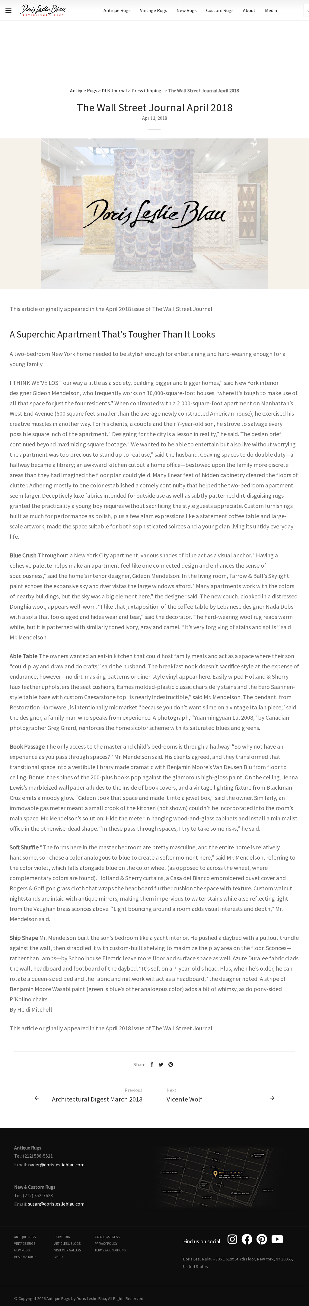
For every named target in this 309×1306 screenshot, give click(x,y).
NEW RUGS (22, 1250)
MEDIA (58, 1257)
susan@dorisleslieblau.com (56, 1204)
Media (271, 10)
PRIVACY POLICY (106, 1243)
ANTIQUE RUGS (25, 1237)
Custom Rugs (220, 10)
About (249, 10)
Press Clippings (148, 90)
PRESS (114, 1237)
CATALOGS (102, 1237)
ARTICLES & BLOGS (67, 1243)
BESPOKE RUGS (25, 1257)
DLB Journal (114, 90)
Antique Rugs (117, 10)
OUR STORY (62, 1237)
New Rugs (187, 10)
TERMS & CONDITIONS (110, 1250)
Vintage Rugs (153, 10)
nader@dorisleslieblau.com (56, 1165)
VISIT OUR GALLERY (67, 1250)
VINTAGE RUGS (24, 1243)
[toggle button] (8, 10)
